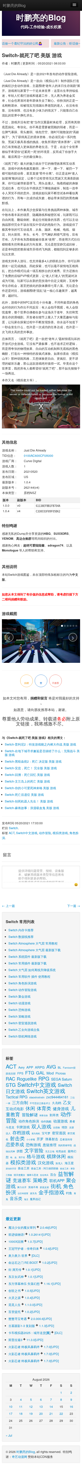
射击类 (17, 1138)
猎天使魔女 (19, 1174)
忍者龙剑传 (66, 1139)
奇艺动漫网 (19, 1456)
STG (11, 1084)
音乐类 (16, 1198)
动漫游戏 (60, 1120)
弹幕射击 (51, 1139)
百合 (53, 1174)
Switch (13, 828)
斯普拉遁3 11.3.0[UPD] (25, 1340)
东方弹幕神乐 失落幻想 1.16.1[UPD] (34, 1283)
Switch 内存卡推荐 (21, 930)
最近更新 (13, 1218)
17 (10, 1413)
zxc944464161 (57, 1096)
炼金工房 (23, 1168)
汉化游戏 (46, 1162)
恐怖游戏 (33, 1144)
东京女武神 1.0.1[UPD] (25, 1276)
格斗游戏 (36, 1156)
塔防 (64, 1127)
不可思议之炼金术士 (40, 1103)
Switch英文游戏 (46, 1091)
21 (51, 1413)
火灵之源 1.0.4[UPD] (24, 1297)
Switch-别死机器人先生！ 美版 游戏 (29, 801)
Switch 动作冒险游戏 (22, 990)
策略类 (40, 1180)
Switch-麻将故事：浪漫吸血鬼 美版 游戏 (32, 808)
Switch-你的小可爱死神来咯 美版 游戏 (30, 788)
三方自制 (20, 1102)
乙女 (67, 1102)
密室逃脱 (59, 1132)
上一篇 (8, 906)
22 (61, 1413)
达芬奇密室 (23, 1193)
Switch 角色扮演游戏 (22, 983)
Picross (60, 1073)
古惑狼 (56, 1127)
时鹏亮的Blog (14, 5)
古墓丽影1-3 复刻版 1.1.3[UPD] (31, 1326)
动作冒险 (45, 833)
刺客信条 (43, 1115)
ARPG (40, 1067)
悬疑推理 (49, 1144)
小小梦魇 (31, 1139)
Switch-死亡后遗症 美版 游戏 (24, 794)
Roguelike (27, 1078)
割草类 (54, 1115)
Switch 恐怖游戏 (19, 1010)
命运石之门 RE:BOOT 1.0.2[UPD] (32, 1262)
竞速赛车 (22, 1180)
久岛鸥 (56, 1103)
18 (21, 1413)
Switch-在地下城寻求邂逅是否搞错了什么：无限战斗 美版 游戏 (42, 753)
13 (41, 1406)
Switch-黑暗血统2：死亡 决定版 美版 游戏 (33, 761)
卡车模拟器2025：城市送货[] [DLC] (35, 1333)
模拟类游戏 (60, 833)
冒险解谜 (30, 1114)
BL (59, 1067)
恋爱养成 (15, 1144)
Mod (50, 1072)
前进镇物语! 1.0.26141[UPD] (29, 1234)
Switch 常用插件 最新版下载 (27, 963)
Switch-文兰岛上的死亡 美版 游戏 (27, 781)
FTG (29, 1072)
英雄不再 (33, 1187)
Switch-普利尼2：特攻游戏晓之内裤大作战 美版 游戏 (40, 744)
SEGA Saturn (61, 1079)
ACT (11, 833)
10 (10, 1406)
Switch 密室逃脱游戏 (22, 1023)
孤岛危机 (36, 1133)
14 (51, 1406)
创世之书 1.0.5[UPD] (24, 1290)
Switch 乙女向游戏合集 (24, 1029)
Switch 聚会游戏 (19, 996)
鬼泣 (26, 1199)
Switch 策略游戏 (19, 1016)
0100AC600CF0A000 (38, 455)
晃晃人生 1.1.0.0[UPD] (25, 1305)
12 (31, 1406)
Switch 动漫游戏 (19, 1003)
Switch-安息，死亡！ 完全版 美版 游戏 (31, 768)
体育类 (44, 1108)
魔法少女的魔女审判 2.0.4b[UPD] (32, 1227)
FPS (20, 1073)
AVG (51, 1066)
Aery (21, 1067)
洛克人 (59, 1163)
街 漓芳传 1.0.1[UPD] (24, 1269)
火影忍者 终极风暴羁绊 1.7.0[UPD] (33, 1347)
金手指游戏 (51, 1192)
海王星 (69, 1163)
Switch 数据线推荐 (21, 936)
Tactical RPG (16, 1097)
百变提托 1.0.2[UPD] (24, 1312)
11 (21, 1406)
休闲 (30, 1108)
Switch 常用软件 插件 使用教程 (29, 976)
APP (29, 1067)
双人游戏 (41, 1126)
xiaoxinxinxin (36, 1097)
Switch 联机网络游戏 (22, 1036)
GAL (40, 1073)
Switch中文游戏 (26, 833)
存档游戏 (21, 1132)
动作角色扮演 (28, 1121)
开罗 (40, 1139)
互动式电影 (15, 1108)
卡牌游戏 (23, 1127)
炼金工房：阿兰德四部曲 (44, 1168)
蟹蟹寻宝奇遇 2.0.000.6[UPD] (30, 1319)
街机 (56, 1186)
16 (71, 1406)
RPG (43, 1078)
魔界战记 (35, 1199)
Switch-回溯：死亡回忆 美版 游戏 (27, 774)
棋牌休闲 (56, 1156)
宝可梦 (46, 1133)
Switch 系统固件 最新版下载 (27, 956)
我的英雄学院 (65, 1145)
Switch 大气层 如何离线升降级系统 (32, 970)
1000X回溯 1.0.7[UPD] (25, 1241)
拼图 (20, 1151)
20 (41, 1413)
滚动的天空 (11, 1168)
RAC (10, 1078)
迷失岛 (33, 1193)
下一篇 (73, 906)
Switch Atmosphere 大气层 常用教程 (33, 943)
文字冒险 (33, 1150)
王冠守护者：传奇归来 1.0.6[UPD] (33, 1248)
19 (31, 1413)
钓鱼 (69, 1193)
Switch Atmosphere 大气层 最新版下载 (34, 950)
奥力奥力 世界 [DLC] (23, 1255)
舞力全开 (22, 1187)
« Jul (9, 1435)
